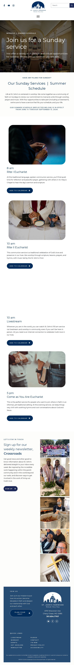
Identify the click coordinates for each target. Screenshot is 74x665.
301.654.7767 (52, 616)
